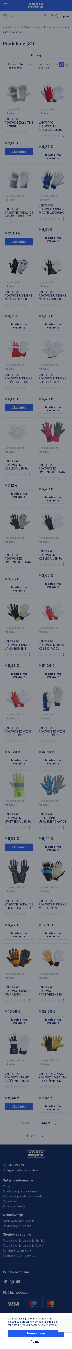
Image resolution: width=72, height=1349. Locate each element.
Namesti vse (36, 1333)
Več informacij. (49, 1324)
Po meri (36, 1341)
